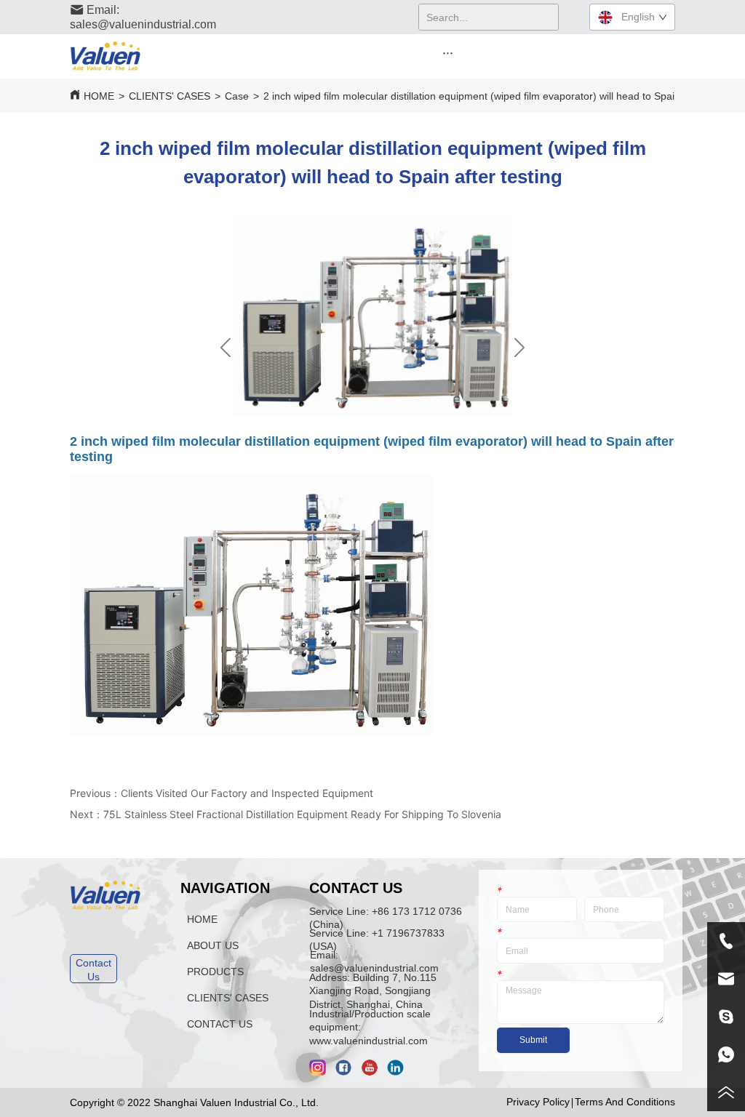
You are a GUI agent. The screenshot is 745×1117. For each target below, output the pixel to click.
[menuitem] (448, 52)
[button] (448, 52)
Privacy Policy (538, 1102)
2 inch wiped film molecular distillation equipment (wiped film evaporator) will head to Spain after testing (500, 96)
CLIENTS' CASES (169, 96)
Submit (533, 1040)
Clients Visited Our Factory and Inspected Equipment (247, 793)
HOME (99, 96)
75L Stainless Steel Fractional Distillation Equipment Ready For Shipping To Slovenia (302, 814)
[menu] (448, 52)
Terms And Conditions (625, 1102)
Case (237, 96)
